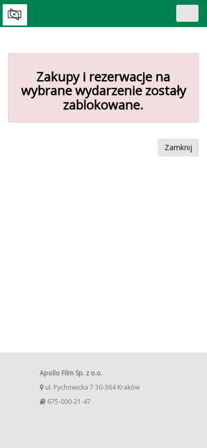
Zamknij (178, 147)
